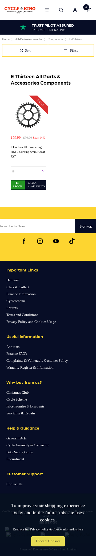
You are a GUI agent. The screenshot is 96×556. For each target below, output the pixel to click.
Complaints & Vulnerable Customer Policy (37, 361)
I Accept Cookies (48, 541)
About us (12, 347)
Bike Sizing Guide (19, 452)
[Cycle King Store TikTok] (72, 241)
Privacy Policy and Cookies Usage (31, 322)
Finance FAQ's (16, 354)
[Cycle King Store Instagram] (40, 241)
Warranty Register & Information (30, 367)
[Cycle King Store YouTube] (56, 241)
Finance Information (21, 294)
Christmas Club (17, 392)
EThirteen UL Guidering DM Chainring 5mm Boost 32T (28, 152)
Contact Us (14, 484)
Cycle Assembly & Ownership (27, 445)
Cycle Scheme (16, 399)
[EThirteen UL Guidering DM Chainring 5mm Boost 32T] (28, 115)
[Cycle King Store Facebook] (24, 241)
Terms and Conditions (22, 315)
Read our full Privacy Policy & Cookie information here (48, 529)
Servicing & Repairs (20, 413)
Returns (12, 308)
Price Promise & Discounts (25, 406)
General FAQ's (16, 438)
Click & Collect (17, 287)
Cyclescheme (16, 301)
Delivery (12, 280)
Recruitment (15, 459)
